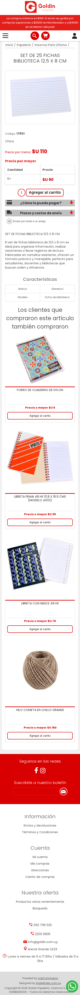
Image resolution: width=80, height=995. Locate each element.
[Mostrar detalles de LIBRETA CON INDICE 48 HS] (40, 564)
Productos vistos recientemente (40, 902)
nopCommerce (48, 978)
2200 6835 (42, 934)
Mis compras (40, 863)
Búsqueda (40, 908)
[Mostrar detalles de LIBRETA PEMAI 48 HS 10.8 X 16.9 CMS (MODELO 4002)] (40, 457)
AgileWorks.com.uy (48, 983)
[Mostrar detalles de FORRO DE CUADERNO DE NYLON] (40, 359)
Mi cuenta (40, 857)
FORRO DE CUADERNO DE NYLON (40, 390)
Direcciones (40, 870)
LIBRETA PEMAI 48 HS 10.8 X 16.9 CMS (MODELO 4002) (40, 498)
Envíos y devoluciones (40, 825)
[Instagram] (42, 770)
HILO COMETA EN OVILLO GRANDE (40, 710)
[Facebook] (36, 770)
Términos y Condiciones (40, 832)
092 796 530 (42, 925)
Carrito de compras (45, 35)
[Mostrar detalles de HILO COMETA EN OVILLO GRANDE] (40, 670)
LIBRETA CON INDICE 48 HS (40, 603)
